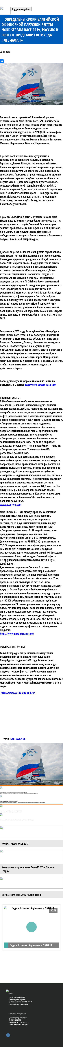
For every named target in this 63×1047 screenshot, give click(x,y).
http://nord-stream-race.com (40, 384)
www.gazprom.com (10, 504)
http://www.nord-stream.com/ (17, 633)
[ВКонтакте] (2, 61)
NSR (12, 739)
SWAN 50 (20, 739)
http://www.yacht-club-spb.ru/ (18, 692)
